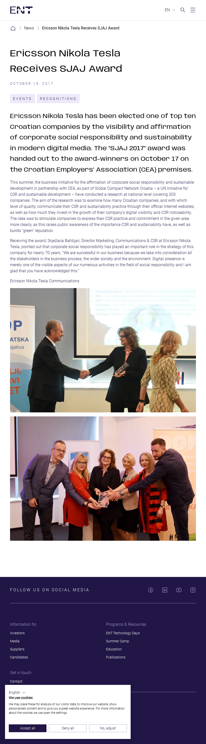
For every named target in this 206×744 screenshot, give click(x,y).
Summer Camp (117, 641)
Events (22, 99)
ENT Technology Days (123, 633)
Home (13, 28)
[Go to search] (183, 10)
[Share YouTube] (179, 590)
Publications (115, 657)
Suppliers (17, 649)
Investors (17, 633)
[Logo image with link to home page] (21, 10)
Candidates (19, 657)
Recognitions (58, 99)
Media (15, 641)
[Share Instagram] (193, 590)
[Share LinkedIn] (165, 590)
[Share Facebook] (151, 590)
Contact (16, 681)
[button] (17, 693)
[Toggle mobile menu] (193, 10)
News (29, 28)
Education (114, 649)
